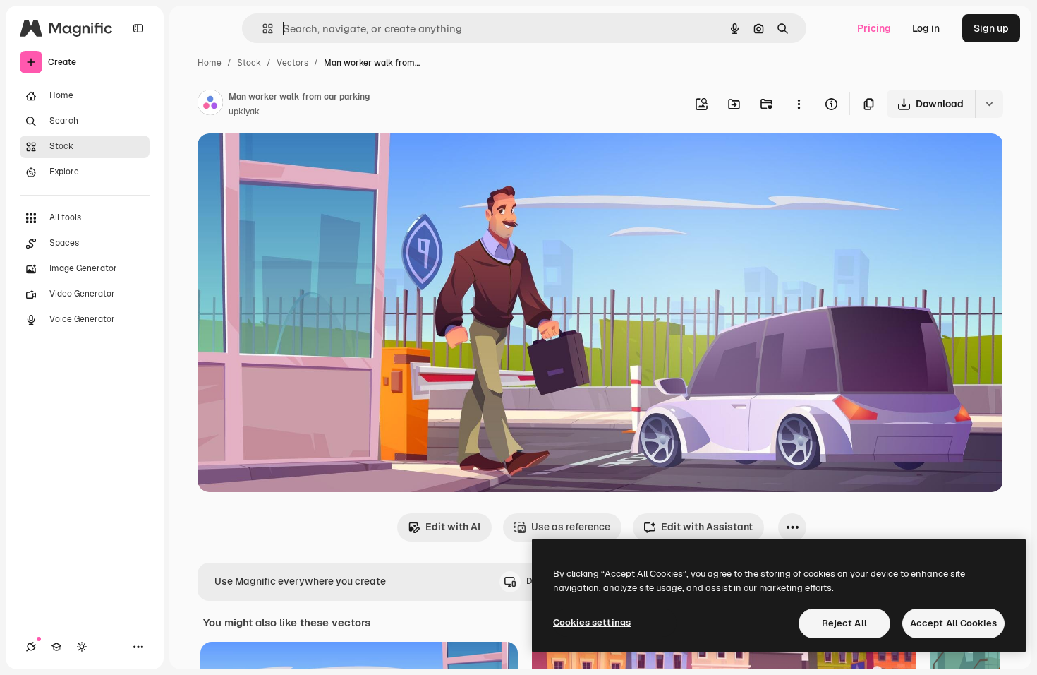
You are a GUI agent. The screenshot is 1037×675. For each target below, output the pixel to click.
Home (210, 62)
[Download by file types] (989, 104)
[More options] (798, 104)
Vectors (292, 62)
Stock (249, 62)
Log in (926, 28)
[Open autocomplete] (262, 28)
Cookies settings (592, 622)
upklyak (244, 111)
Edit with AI (452, 526)
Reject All (844, 623)
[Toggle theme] (82, 646)
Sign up (991, 28)
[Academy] (56, 646)
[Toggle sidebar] (138, 28)
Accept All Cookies (953, 623)
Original (288, 160)
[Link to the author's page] (210, 104)
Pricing (874, 28)
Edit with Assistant (707, 526)
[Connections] (31, 646)
